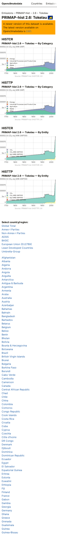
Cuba (5, 426)
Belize (5, 330)
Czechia (6, 433)
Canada (6, 385)
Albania (6, 261)
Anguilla (6, 275)
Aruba (5, 294)
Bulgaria (6, 363)
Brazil (5, 352)
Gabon (5, 499)
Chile (4, 396)
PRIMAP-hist (23, 13)
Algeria (6, 264)
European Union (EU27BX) (17, 244)
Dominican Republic (13, 455)
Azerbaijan (8, 305)
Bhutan (6, 338)
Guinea (6, 528)
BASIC (5, 240)
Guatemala (8, 525)
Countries (36, 3)
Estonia (6, 477)
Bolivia (5, 341)
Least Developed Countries (17, 247)
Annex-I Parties (10, 229)
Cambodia (8, 378)
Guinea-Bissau (10, 532)
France (5, 495)
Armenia (6, 290)
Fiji (3, 488)
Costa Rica (8, 418)
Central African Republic (16, 389)
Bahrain (6, 312)
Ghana (5, 514)
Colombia (7, 404)
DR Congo (8, 440)
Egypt (5, 462)
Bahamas (7, 308)
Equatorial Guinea (12, 470)
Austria (6, 301)
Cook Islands (9, 415)
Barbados (7, 319)
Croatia (6, 422)
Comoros (7, 407)
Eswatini (6, 481)
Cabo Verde (8, 374)
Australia (7, 297)
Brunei (5, 360)
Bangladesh (8, 316)
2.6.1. (29, 31)
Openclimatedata (12, 3)
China (5, 400)
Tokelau (43, 13)
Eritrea (5, 473)
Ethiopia (6, 484)
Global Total (9, 225)
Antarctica (8, 279)
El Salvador (8, 466)
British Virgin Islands (13, 356)
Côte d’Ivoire (9, 437)
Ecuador (6, 459)
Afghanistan (8, 257)
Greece (6, 517)
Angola (6, 272)
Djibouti (6, 448)
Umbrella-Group (11, 251)
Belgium (6, 327)
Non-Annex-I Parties (13, 233)
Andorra (6, 268)
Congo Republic (11, 411)
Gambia (6, 503)
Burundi (6, 371)
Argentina (7, 286)
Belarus (6, 323)
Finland (6, 492)
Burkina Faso (9, 367)
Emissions (7, 13)
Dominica (7, 451)
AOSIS (5, 236)
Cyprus (6, 429)
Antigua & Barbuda (12, 283)
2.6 (34, 13)
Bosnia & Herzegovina (14, 345)
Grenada (6, 521)
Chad (5, 393)
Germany (7, 510)
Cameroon (8, 382)
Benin (5, 334)
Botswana (7, 349)
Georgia (6, 506)
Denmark (7, 444)
